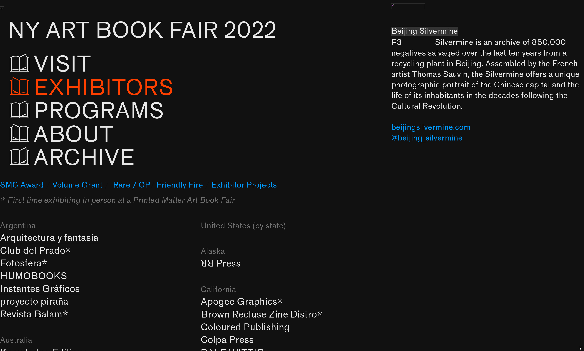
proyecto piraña (34, 301)
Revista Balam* (34, 314)
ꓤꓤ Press (221, 263)
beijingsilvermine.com (431, 127)
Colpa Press (227, 340)
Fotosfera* (23, 263)
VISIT (73, 64)
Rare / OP (131, 185)
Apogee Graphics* (242, 301)
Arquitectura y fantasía (49, 238)
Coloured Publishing (245, 327)
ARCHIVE (87, 158)
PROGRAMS (99, 111)
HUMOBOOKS (33, 276)
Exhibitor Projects (244, 185)
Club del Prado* (35, 250)
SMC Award (22, 185)
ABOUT (73, 134)
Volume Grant (77, 185)
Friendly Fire (179, 185)
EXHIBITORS (103, 88)
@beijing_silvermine (426, 137)
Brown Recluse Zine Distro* (262, 314)
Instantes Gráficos (40, 289)
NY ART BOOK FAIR (142, 30)
